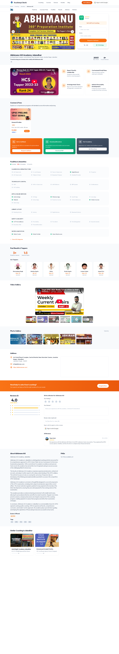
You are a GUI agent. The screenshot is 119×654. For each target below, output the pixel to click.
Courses (48, 2)
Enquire (27, 131)
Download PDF (59, 150)
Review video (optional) (50, 418)
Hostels (63, 2)
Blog (69, 2)
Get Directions (93, 149)
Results (60, 9)
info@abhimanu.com (18, 364)
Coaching (40, 2)
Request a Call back (92, 40)
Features (34, 9)
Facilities (53, 9)
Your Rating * (47, 398)
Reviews (74, 9)
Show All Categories (17, 239)
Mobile (80, 33)
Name (80, 26)
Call (87, 45)
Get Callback (87, 2)
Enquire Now (103, 386)
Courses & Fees (44, 9)
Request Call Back (26, 150)
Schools (56, 2)
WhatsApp (101, 45)
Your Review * (47, 405)
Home (11, 6)
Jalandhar (23, 6)
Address (67, 9)
